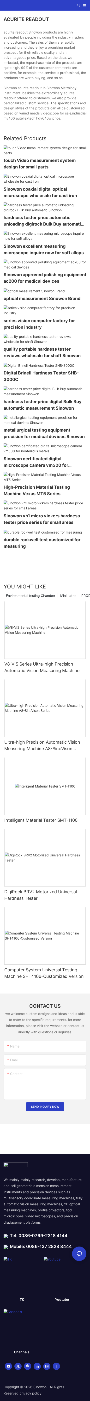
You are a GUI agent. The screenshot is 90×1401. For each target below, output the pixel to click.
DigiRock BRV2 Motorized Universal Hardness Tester (40, 895)
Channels (22, 1352)
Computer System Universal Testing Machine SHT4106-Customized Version (44, 973)
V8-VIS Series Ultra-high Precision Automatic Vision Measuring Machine (41, 667)
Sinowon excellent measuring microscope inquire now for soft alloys (44, 249)
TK (22, 1299)
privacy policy (30, 1393)
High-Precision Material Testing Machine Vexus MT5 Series (37, 490)
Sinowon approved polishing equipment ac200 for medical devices (45, 278)
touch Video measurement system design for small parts (40, 163)
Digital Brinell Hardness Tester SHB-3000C (41, 376)
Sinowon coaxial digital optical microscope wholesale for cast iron (40, 192)
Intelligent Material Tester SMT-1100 (41, 820)
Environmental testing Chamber (30, 596)
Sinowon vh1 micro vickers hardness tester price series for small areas (42, 519)
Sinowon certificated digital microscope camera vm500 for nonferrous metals (36, 462)
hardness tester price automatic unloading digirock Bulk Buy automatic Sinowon (44, 221)
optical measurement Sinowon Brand (42, 298)
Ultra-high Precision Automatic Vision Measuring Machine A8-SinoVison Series (42, 746)
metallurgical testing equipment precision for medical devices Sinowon (44, 433)
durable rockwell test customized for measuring (42, 543)
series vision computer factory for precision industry (39, 324)
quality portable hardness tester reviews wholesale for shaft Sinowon (42, 352)
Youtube (62, 1299)
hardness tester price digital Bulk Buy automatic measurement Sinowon (43, 405)
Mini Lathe (68, 596)
